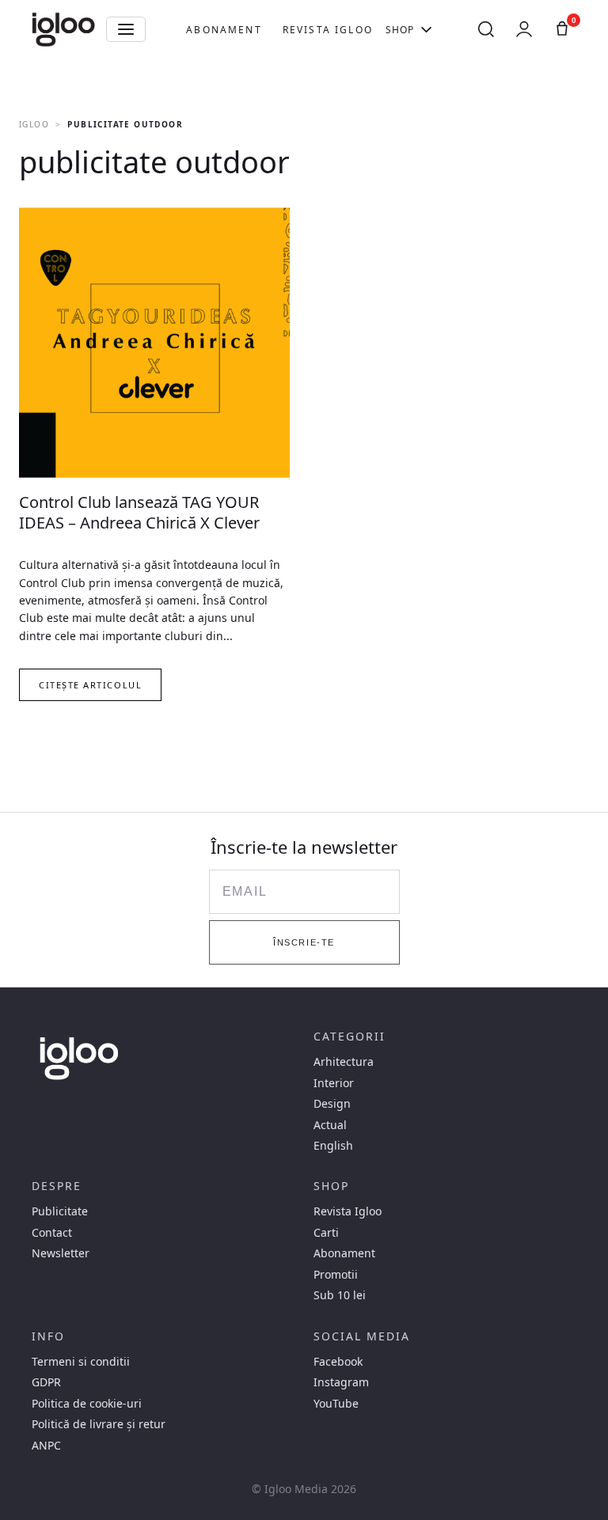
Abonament (223, 29)
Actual (330, 1125)
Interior (334, 1083)
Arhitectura (344, 1062)
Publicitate (60, 1211)
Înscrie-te (303, 942)
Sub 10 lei (340, 1295)
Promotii (336, 1275)
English (333, 1146)
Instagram (341, 1382)
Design (332, 1104)
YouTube (336, 1404)
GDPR (46, 1382)
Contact (52, 1233)
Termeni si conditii (81, 1362)
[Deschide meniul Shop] (426, 29)
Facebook (338, 1362)
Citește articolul (90, 685)
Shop (400, 29)
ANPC (46, 1446)
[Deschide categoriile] (126, 29)
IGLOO (34, 124)
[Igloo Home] (63, 29)
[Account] (524, 29)
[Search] (486, 29)
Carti (326, 1233)
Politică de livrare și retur (98, 1424)
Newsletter (60, 1253)
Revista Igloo (328, 29)
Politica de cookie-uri (87, 1404)
